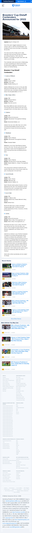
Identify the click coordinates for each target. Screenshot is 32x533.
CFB (17, 446)
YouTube (18, 477)
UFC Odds (18, 392)
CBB (17, 454)
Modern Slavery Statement (8, 386)
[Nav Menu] (3, 5)
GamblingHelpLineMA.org (13, 501)
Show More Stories (16, 318)
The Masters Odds (20, 391)
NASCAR (18, 451)
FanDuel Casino (6, 443)
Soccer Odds (19, 394)
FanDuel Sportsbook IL (7, 416)
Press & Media (17, 492)
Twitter (17, 474)
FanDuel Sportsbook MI (7, 422)
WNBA (17, 452)
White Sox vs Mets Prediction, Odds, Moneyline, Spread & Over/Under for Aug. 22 (19, 283)
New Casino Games (7, 474)
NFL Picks (18, 463)
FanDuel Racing (6, 445)
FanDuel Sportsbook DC (8, 413)
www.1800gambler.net (15, 527)
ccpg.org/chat (8, 517)
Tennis (17, 449)
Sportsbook (20, 1)
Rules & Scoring (6, 383)
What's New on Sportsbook (8, 380)
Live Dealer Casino (6, 477)
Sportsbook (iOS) (6, 462)
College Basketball (20, 407)
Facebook (18, 472)
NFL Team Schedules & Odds (22, 468)
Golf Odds (18, 389)
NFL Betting (18, 462)
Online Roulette (6, 478)
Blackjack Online (6, 475)
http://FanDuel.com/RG (18, 512)
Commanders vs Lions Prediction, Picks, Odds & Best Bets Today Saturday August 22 (20, 351)
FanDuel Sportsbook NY (8, 427)
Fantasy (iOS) (5, 459)
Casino (17, 413)
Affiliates (4, 389)
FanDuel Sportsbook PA (8, 430)
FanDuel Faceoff (6, 446)
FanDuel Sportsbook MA (8, 421)
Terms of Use (26, 489)
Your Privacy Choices (9, 490)
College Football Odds (21, 383)
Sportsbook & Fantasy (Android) (9, 460)
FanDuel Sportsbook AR (8, 405)
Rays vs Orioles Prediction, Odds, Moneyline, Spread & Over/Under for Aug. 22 (20, 274)
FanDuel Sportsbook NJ (8, 425)
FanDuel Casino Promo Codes (9, 481)
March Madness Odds (20, 386)
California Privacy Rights (17, 489)
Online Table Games (7, 480)
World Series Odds (20, 397)
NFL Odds (18, 377)
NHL (17, 409)
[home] (16, 5)
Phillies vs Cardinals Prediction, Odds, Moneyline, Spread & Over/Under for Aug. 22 (20, 293)
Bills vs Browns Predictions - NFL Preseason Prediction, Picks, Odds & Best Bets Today (20, 302)
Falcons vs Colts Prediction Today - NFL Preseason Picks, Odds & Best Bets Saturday (20, 311)
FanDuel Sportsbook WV (8, 436)
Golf (17, 448)
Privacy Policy (7, 489)
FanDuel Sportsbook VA (8, 433)
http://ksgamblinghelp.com (22, 519)
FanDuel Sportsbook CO (8, 410)
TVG (4, 442)
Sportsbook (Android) (7, 463)
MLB (3, 269)
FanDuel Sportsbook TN (8, 431)
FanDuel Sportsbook (7, 440)
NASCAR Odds (19, 395)
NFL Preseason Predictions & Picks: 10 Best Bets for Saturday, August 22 (20, 364)
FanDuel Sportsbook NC (8, 424)
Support (4, 377)
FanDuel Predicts (6, 448)
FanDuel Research (8, 1)
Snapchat (18, 478)
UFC (17, 410)
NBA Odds (18, 380)
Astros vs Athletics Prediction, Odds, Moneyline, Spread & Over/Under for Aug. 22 (19, 265)
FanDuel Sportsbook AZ (8, 407)
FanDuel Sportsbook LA (8, 419)
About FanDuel (6, 378)
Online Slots (5, 472)
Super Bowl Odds (19, 378)
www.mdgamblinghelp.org (9, 523)
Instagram (18, 475)
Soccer (17, 412)
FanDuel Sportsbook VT (8, 434)
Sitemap (4, 391)
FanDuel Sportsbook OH (8, 428)
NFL (3, 306)
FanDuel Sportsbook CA (8, 408)
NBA (17, 406)
